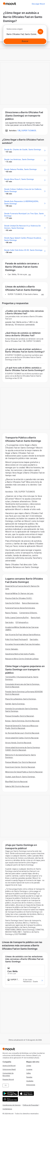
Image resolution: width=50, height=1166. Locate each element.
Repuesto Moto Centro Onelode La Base (22, 659)
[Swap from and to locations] (40, 31)
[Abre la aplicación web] (10, 1099)
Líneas (28, 1066)
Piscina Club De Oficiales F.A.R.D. (18, 598)
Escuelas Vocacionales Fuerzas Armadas (22, 644)
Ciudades (29, 1081)
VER (29, 274)
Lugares (29, 1069)
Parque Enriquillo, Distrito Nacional (19, 716)
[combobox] (25, 30)
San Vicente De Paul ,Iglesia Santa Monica (22, 635)
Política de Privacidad (30, 1105)
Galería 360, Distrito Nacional (17, 786)
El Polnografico (22, 622)
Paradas (29, 1077)
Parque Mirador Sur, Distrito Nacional (20, 762)
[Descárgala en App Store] (26, 1093)
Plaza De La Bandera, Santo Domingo (20, 699)
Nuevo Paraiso (11, 613)
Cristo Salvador (11, 649)
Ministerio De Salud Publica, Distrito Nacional (23, 772)
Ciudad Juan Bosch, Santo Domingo (20, 777)
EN (6, 1085)
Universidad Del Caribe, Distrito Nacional (21, 738)
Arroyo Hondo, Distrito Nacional (18, 743)
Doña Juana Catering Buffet (17, 618)
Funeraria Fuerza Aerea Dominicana (20, 608)
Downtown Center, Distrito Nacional (20, 767)
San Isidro (9, 622)
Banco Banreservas (30, 603)
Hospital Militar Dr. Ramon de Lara (19, 593)
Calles (28, 1073)
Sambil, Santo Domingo (15, 704)
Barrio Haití (35, 618)
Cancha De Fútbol (12, 603)
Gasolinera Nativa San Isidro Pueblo (20, 654)
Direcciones (30, 1085)
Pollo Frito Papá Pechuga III (16, 639)
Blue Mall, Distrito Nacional (16, 782)
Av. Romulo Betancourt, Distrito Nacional (22, 733)
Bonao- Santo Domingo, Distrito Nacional (22, 721)
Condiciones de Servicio (12, 1105)
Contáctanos (7, 1109)
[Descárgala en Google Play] (10, 1093)
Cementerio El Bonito (28, 613)
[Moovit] (9, 3)
